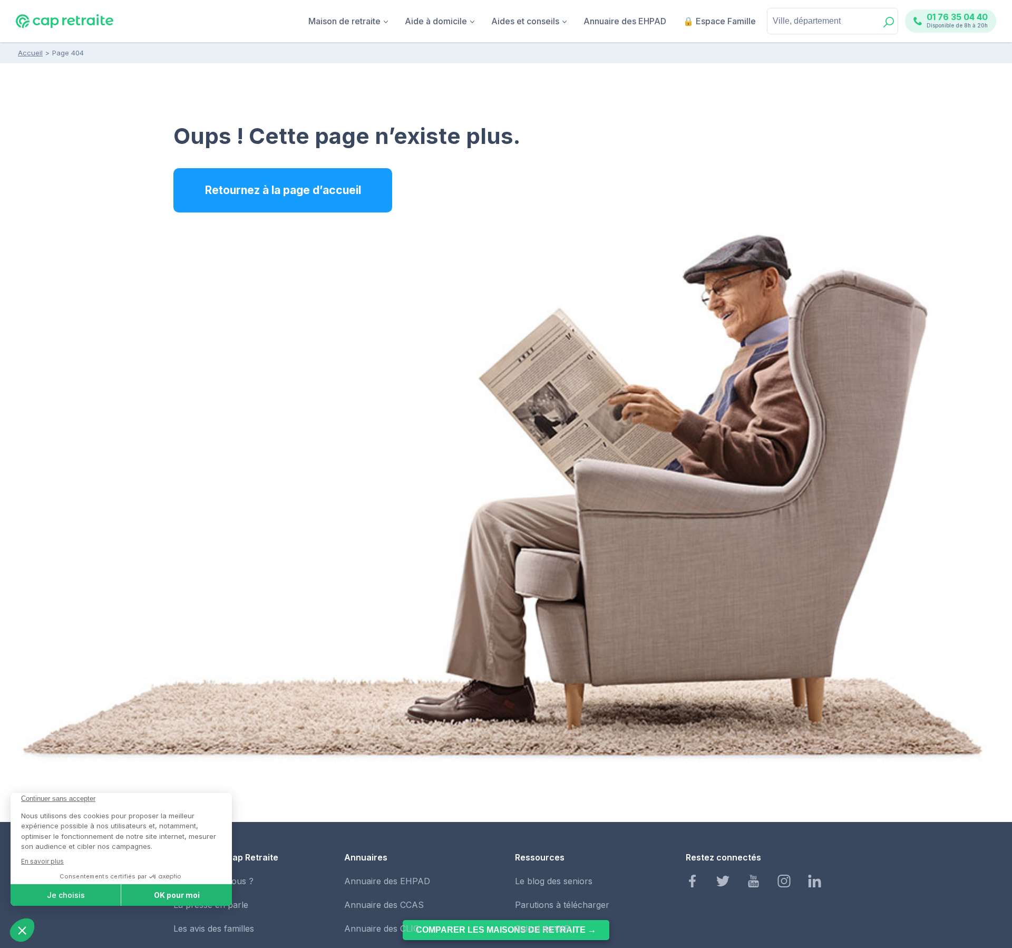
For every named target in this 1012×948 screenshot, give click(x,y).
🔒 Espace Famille (719, 21)
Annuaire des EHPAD (624, 21)
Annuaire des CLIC (381, 928)
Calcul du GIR (542, 928)
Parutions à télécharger (562, 904)
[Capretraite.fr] (64, 26)
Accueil (30, 53)
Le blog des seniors (553, 881)
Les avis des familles (213, 928)
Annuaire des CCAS (384, 904)
